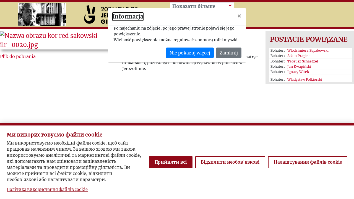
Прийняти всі (171, 162)
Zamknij (229, 53)
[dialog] (177, 99)
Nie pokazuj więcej (190, 53)
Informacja (128, 16)
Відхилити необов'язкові (230, 162)
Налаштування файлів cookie (308, 162)
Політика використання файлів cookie (47, 189)
